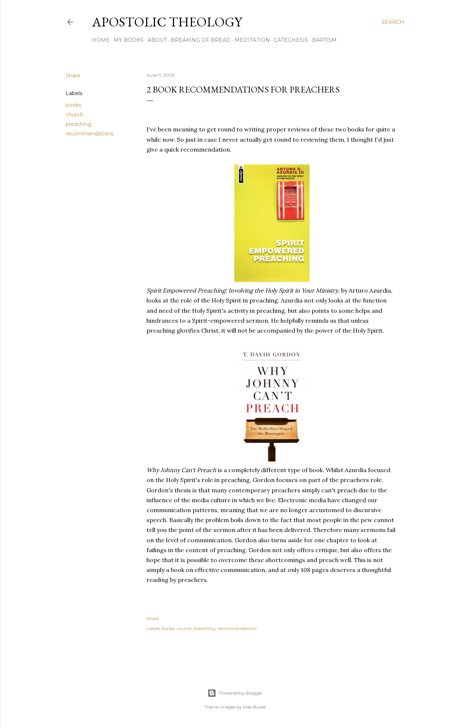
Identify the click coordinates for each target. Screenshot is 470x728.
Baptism (324, 40)
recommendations (89, 133)
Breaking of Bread (201, 40)
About (157, 40)
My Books (129, 40)
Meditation (252, 40)
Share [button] (73, 75)
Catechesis (291, 40)
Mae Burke (254, 707)
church (74, 114)
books (73, 105)
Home (101, 40)
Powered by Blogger (241, 693)
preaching (78, 124)
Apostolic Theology (167, 21)
